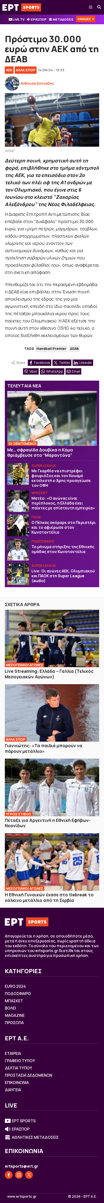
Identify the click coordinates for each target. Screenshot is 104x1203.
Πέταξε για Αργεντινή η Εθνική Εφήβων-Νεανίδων (47, 823)
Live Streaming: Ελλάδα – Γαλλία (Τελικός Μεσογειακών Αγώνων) (49, 674)
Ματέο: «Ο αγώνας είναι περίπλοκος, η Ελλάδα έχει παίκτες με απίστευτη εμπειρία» (63, 503)
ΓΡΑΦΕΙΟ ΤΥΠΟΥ (20, 1060)
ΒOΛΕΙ (10, 1008)
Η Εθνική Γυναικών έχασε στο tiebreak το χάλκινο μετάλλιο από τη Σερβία (49, 897)
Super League (43, 465)
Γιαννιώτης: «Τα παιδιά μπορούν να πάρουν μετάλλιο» (43, 748)
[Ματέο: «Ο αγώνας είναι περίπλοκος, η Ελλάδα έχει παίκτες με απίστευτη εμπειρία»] (18, 501)
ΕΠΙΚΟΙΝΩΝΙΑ (17, 1082)
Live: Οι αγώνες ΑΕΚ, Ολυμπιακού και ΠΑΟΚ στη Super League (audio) (63, 575)
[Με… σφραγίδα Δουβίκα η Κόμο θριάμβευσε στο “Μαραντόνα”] (52, 418)
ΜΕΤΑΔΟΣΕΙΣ (63, 19)
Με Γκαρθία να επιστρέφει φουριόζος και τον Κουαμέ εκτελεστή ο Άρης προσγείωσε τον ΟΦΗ (61, 478)
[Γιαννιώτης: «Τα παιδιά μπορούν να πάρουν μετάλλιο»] (52, 713)
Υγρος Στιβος (18, 814)
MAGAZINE (15, 1015)
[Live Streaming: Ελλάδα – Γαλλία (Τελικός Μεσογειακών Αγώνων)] (52, 638)
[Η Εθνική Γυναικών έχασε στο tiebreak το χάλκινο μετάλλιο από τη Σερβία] (52, 862)
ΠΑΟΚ (36, 517)
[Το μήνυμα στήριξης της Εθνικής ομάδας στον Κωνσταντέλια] (18, 550)
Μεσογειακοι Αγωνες (24, 665)
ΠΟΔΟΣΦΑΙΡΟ (42, 541)
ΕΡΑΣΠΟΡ (38, 19)
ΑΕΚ (9, 70)
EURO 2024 (15, 986)
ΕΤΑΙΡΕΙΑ (13, 1053)
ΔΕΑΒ (74, 348)
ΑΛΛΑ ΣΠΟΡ (25, 70)
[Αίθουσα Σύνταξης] (12, 83)
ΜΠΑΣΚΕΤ (39, 492)
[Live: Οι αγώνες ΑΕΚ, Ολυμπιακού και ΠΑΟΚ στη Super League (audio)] (18, 574)
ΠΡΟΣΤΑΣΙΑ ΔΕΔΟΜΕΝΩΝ (28, 1075)
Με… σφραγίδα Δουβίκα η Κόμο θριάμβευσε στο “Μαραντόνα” (40, 452)
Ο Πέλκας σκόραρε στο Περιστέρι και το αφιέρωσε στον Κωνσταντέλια (63, 527)
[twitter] (29, 1175)
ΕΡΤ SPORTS (24, 1120)
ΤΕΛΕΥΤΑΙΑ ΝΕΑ (24, 386)
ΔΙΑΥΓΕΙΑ (13, 1089)
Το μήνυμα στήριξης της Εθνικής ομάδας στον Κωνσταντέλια (62, 549)
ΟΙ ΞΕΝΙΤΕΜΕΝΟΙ (22, 443)
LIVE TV (18, 19)
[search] (99, 7)
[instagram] (19, 1175)
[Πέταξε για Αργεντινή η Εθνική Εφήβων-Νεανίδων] (52, 787)
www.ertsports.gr (22, 1196)
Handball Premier (51, 348)
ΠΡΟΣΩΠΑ (14, 1022)
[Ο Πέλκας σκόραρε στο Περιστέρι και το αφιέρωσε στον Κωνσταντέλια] (18, 525)
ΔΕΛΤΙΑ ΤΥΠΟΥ (18, 1068)
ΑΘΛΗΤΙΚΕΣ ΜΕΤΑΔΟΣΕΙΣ (35, 1137)
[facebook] (9, 1175)
